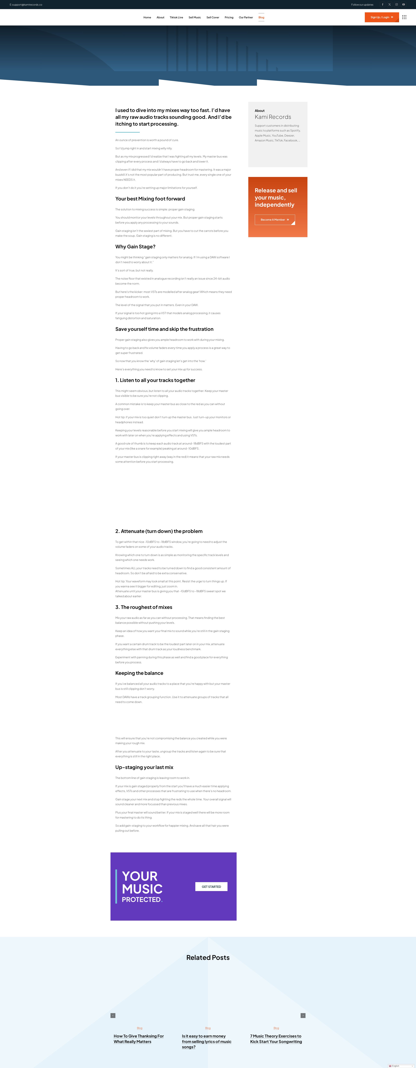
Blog (139, 1027)
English (395, 1066)
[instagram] (396, 4)
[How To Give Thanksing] (139, 974)
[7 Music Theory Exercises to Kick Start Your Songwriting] (276, 974)
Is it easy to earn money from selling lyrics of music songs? (207, 1041)
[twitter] (389, 4)
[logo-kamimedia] (28, 14)
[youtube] (403, 4)
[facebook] (382, 4)
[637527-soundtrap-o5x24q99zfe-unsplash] (208, 974)
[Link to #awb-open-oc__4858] (404, 17)
